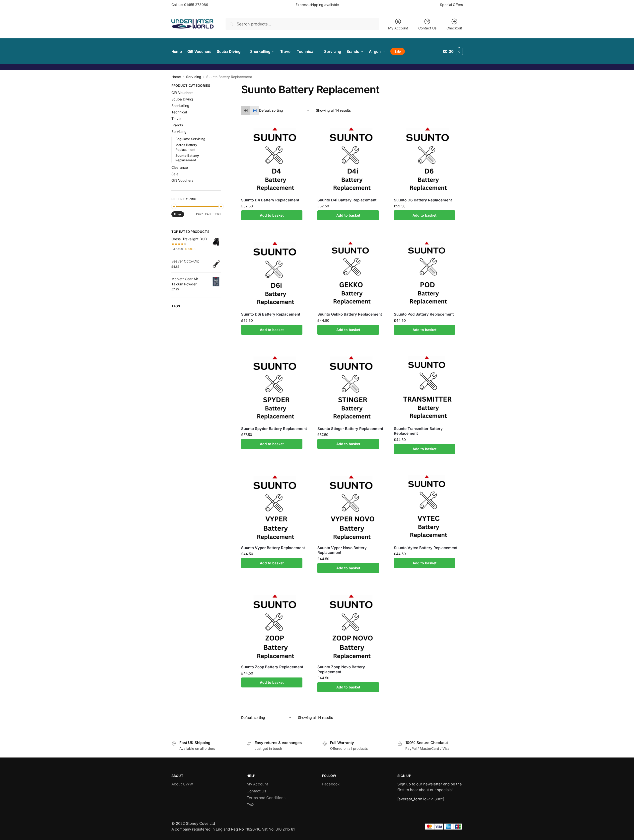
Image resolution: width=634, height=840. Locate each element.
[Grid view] (245, 110)
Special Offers (451, 4)
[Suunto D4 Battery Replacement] (275, 159)
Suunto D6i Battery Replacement (270, 314)
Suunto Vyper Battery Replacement (273, 547)
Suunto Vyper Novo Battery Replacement (342, 550)
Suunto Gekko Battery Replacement (349, 314)
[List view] (254, 110)
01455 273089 (196, 4)
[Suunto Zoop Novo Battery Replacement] (351, 626)
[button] (453, 51)
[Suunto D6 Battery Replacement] (428, 159)
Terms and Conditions (266, 797)
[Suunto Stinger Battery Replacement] (351, 387)
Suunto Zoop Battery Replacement (272, 667)
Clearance (179, 167)
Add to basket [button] (272, 215)
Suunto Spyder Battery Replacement (274, 428)
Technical (179, 112)
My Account (398, 28)
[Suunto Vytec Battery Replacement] (428, 507)
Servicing (193, 77)
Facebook (331, 784)
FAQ (250, 804)
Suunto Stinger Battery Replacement (350, 428)
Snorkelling (180, 105)
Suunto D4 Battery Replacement (270, 200)
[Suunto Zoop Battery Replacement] (275, 626)
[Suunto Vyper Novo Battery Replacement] (351, 507)
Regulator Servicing (190, 139)
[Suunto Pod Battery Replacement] (428, 273)
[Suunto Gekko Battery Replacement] (351, 273)
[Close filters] (222, 86)
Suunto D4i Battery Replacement (346, 200)
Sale (174, 174)
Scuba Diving (182, 99)
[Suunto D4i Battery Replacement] (351, 159)
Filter (177, 214)
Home (176, 77)
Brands (177, 125)
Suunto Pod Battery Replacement (424, 314)
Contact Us (427, 28)
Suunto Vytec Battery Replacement (425, 547)
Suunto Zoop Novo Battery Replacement (341, 669)
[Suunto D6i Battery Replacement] (275, 273)
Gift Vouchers (182, 92)
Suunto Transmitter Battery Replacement (418, 431)
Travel (176, 118)
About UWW (182, 784)
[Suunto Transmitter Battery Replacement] (428, 387)
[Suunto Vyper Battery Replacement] (275, 507)
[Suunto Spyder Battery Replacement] (275, 387)
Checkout (454, 28)
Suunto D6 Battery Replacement (423, 200)
